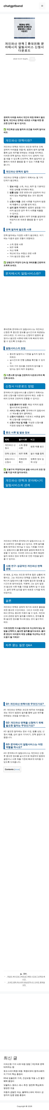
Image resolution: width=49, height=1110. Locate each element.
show (17, 769)
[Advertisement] (24, 90)
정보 (25, 974)
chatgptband (13, 6)
